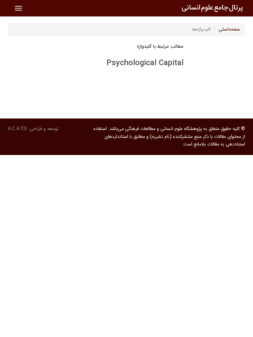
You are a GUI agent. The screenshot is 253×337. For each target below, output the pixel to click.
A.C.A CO (17, 128)
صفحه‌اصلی (229, 29)
